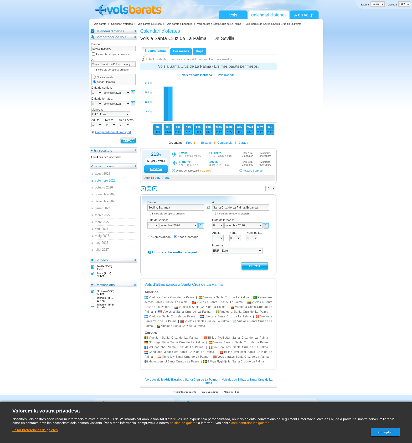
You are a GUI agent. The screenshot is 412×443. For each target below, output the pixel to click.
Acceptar (385, 432)
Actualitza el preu (253, 170)
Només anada (105, 77)
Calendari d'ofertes (269, 15)
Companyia (224, 142)
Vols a (173, 38)
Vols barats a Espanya (179, 23)
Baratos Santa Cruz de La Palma (240, 342)
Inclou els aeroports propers (112, 54)
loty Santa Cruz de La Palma (185, 356)
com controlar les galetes (250, 423)
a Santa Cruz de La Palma (171, 297)
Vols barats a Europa (150, 23)
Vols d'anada (226, 75)
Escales (206, 142)
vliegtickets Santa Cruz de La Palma (181, 352)
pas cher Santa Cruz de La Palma (176, 347)
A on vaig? (304, 15)
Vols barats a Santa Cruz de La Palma (219, 23)
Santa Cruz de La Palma (173, 337)
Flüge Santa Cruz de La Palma (176, 342)
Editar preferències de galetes (35, 430)
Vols (233, 15)
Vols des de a (181, 379)
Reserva (156, 169)
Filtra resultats (101, 150)
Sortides (101, 260)
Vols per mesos (102, 166)
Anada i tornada (106, 82)
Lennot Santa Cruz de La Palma (174, 361)
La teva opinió (210, 392)
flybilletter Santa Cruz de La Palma (238, 337)
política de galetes (183, 423)
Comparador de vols (110, 37)
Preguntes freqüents (184, 392)
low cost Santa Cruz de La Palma (240, 347)
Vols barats (99, 23)
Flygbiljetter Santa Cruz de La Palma (236, 361)
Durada (243, 142)
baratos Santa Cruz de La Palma (243, 356)
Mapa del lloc (231, 392)
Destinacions (105, 285)
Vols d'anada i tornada (197, 75)
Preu (189, 142)
